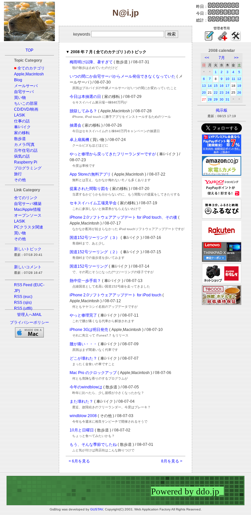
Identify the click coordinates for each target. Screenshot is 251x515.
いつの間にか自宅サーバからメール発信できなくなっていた (123, 76)
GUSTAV (96, 509)
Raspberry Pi (25, 162)
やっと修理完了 (83, 315)
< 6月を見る (79, 461)
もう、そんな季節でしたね (93, 444)
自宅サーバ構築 (28, 203)
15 (216, 85)
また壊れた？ (81, 401)
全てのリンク (26, 197)
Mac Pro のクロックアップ (93, 372)
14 (210, 85)
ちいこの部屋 (26, 103)
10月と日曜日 (82, 430)
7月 (222, 57)
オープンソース (28, 215)
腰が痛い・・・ (83, 344)
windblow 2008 (83, 416)
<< (207, 57)
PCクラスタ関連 (28, 227)
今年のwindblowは (86, 387)
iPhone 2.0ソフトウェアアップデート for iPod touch (115, 295)
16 (222, 85)
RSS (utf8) (23, 308)
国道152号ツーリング (89, 266)
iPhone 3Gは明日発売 (89, 329)
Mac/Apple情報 (27, 209)
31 (227, 99)
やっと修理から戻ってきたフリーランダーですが (113, 154)
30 (222, 99)
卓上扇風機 (79, 139)
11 (233, 79)
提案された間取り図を (89, 188)
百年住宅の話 (26, 150)
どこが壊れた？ (83, 358)
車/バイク (22, 127)
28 (210, 99)
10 (227, 79)
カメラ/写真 (24, 144)
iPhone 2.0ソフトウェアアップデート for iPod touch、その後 (123, 217)
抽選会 (75, 125)
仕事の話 (22, 121)
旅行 (18, 174)
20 (204, 92)
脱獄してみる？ (83, 111)
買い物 (20, 97)
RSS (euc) (23, 296)
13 (204, 85)
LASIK (19, 115)
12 (239, 79)
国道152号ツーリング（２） (95, 252)
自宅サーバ (24, 91)
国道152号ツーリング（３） (95, 237)
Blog (18, 80)
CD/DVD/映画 (26, 109)
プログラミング (28, 168)
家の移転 (22, 133)
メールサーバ (26, 86)
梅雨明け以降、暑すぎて (91, 62)
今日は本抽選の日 (85, 96)
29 (216, 99)
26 (239, 92)
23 (222, 92)
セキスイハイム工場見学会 (93, 203)
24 (227, 92)
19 (239, 85)
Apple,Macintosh (29, 74)
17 (227, 85)
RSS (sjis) (23, 302)
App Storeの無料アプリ (90, 174)
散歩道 (20, 138)
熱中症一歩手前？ (85, 280)
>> (236, 57)
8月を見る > (171, 461)
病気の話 (22, 156)
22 (216, 92)
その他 (20, 180)
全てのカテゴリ (31, 68)
